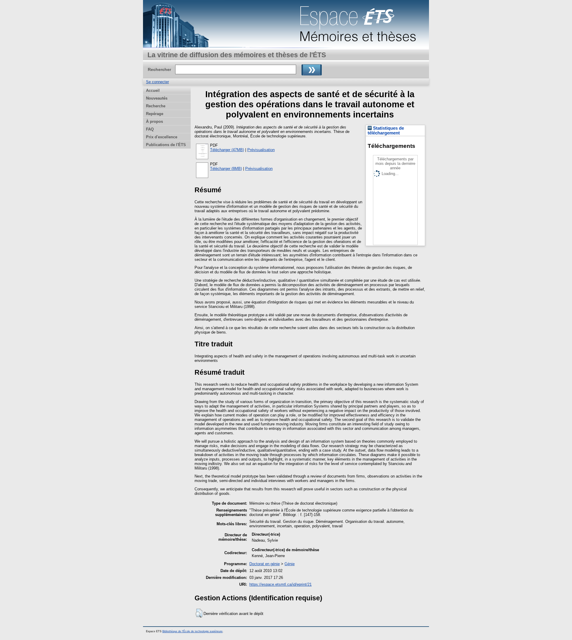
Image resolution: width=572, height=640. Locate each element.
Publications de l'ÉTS (166, 144)
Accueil (153, 90)
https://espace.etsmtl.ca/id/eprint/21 (280, 584)
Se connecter (157, 82)
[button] (198, 613)
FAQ (150, 129)
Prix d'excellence (161, 137)
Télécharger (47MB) (227, 150)
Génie (290, 564)
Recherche (155, 106)
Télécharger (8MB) (226, 168)
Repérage (154, 113)
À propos (154, 121)
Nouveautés (156, 98)
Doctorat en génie (264, 564)
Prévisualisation (261, 150)
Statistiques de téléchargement (386, 130)
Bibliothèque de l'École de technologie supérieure (192, 631)
